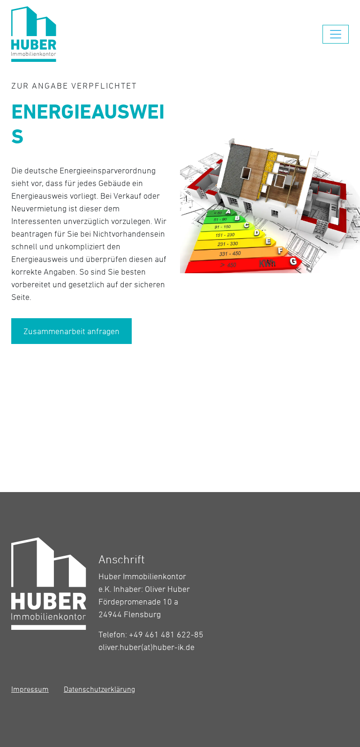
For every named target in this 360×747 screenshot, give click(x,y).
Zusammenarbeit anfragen (71, 331)
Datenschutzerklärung (99, 689)
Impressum (30, 689)
